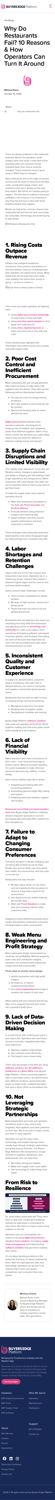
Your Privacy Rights (11, 1381)
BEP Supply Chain (9, 1408)
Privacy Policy (7, 1469)
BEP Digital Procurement (12, 1398)
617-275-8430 (35, 1429)
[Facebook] (4, 1458)
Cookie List (6, 1474)
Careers (4, 1438)
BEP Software (7, 1412)
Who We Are (7, 1433)
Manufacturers (35, 1403)
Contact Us (34, 1434)
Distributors (34, 1408)
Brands (4, 1443)
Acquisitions (7, 1448)
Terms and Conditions (11, 1464)
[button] (51, 6)
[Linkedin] (11, 1458)
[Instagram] (17, 1458)
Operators (33, 1398)
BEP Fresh (6, 1403)
